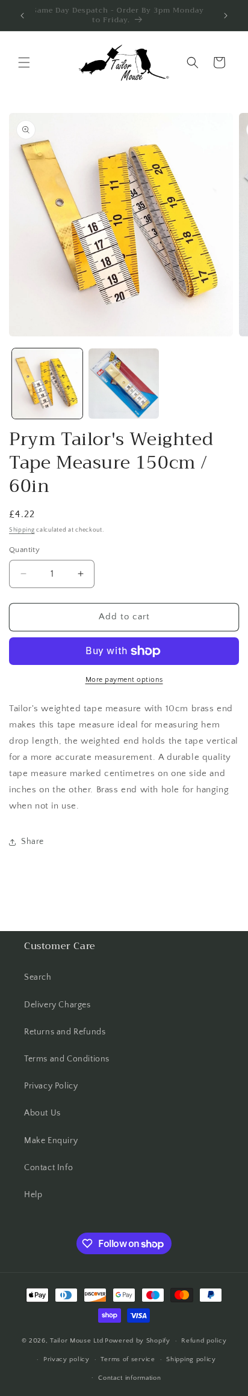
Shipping (22, 530)
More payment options (124, 680)
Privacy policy (66, 1359)
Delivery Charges (57, 1005)
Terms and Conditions (67, 1059)
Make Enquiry (51, 1141)
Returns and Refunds (64, 1032)
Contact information (129, 1378)
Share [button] (32, 841)
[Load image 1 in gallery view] (47, 383)
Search (38, 977)
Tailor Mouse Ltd (76, 1340)
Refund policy (203, 1340)
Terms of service (128, 1359)
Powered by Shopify (137, 1340)
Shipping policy (191, 1359)
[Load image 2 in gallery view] (123, 383)
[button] (24, 62)
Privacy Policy (51, 1086)
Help (33, 1195)
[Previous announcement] (22, 15)
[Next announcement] (225, 15)
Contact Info (48, 1168)
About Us (42, 1113)
